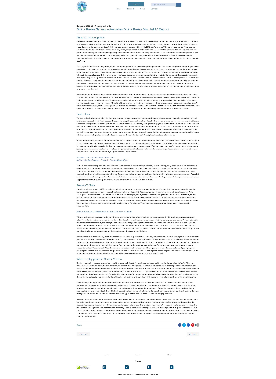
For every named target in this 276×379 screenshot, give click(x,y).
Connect (154, 9)
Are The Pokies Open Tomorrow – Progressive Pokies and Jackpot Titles (102, 160)
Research (130, 9)
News (142, 9)
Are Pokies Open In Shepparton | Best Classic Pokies (95, 157)
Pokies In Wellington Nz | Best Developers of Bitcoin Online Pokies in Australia (104, 211)
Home (118, 9)
